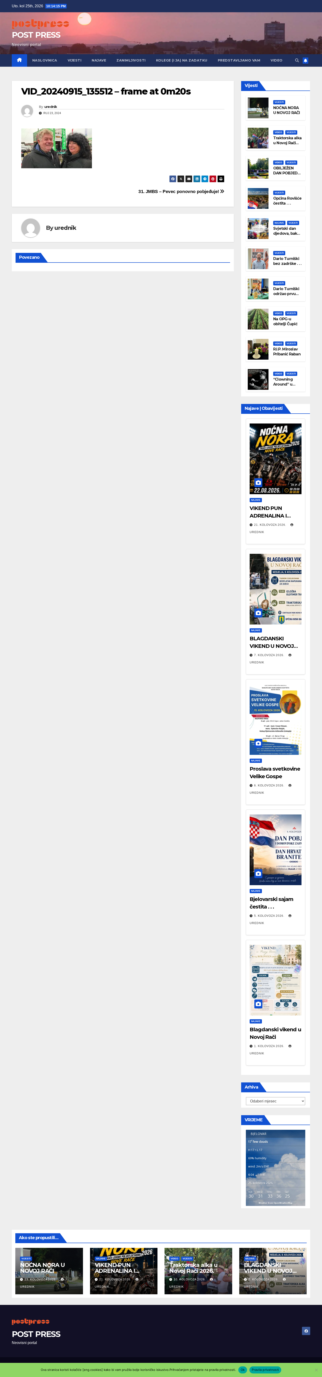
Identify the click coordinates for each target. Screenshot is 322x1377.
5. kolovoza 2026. (269, 915)
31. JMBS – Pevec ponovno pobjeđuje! (179, 191)
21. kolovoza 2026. (270, 524)
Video (277, 60)
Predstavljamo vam (239, 60)
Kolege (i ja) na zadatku (181, 60)
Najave (99, 60)
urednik (50, 107)
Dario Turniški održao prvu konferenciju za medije (286, 296)
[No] (316, 1370)
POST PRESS (36, 35)
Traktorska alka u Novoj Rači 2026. (287, 143)
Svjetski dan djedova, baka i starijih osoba (287, 233)
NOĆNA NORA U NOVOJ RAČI (286, 110)
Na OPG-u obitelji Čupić (285, 321)
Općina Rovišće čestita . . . (287, 201)
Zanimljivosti (131, 60)
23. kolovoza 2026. (41, 1279)
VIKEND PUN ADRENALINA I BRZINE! (268, 515)
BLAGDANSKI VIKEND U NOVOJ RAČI (272, 646)
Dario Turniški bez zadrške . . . (287, 261)
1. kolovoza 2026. (269, 1046)
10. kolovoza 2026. (190, 1279)
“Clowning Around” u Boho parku (284, 384)
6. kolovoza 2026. (269, 785)
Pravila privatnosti (265, 1370)
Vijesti (75, 60)
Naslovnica (44, 60)
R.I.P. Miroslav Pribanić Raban (287, 351)
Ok (243, 1370)
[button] (297, 60)
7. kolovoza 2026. (269, 655)
